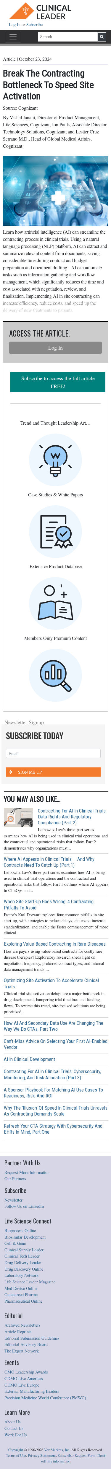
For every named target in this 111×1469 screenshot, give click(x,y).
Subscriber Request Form (77, 1455)
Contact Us (13, 1428)
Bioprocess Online (20, 1230)
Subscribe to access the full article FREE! (58, 382)
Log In (15, 24)
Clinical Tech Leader (22, 1256)
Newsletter (13, 1200)
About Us (12, 1422)
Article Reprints (18, 1331)
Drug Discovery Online (23, 1269)
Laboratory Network (21, 1275)
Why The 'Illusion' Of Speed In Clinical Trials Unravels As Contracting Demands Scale (55, 1111)
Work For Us (15, 1435)
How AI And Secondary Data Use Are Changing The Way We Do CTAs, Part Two (53, 1026)
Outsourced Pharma (21, 1294)
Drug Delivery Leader (22, 1262)
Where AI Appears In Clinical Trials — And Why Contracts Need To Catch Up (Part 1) (49, 862)
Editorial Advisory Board (26, 1344)
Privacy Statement (42, 1455)
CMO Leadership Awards (26, 1372)
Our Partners (15, 1178)
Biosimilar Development (25, 1237)
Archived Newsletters (22, 1325)
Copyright (15, 1449)
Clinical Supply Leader (24, 1250)
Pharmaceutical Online (23, 1301)
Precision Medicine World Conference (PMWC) (45, 1398)
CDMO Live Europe (21, 1385)
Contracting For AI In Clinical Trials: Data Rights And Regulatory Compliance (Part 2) (72, 817)
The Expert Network (21, 1351)
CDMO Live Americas (23, 1378)
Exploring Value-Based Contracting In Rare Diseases (55, 944)
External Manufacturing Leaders (31, 1391)
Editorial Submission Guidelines (31, 1338)
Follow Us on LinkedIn (24, 1206)
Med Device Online (20, 1288)
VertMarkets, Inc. (57, 1449)
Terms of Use (16, 1455)
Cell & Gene (15, 1243)
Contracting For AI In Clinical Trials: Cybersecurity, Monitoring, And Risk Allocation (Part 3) (52, 1074)
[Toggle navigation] (13, 37)
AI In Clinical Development (29, 1059)
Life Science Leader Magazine (29, 1282)
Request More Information (26, 1172)
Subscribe (34, 24)
